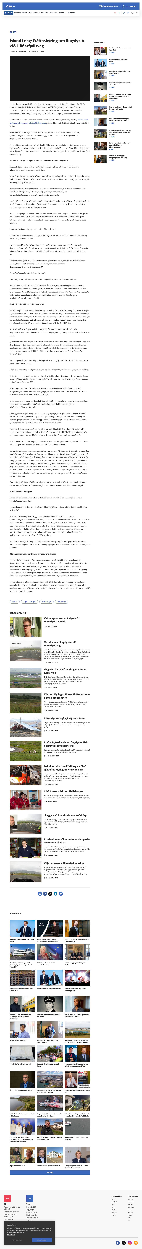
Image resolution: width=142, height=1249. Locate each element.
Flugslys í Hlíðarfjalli (29, 602)
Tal (129, 1220)
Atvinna (130, 1205)
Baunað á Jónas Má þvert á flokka (49, 989)
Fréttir (114, 1199)
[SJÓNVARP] (123, 13)
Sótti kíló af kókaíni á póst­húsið (20, 1064)
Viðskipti (114, 1202)
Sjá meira (50, 1172)
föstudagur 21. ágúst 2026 (110, 6)
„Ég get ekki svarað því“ (18, 1040)
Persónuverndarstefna (11, 1212)
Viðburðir (131, 1207)
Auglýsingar (30, 1210)
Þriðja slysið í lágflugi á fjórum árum (64, 718)
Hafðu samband (31, 1212)
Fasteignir (131, 1202)
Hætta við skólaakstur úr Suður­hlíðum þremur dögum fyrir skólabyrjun (21, 1017)
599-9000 (10, 1219)
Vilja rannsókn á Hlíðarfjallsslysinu (64, 863)
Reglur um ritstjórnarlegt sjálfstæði (12, 1208)
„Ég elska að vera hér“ (17, 1166)
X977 (129, 1218)
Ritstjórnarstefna (31, 1215)
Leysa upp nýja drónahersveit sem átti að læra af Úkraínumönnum (119, 145)
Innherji (130, 1199)
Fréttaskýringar (46, 602)
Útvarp (114, 1215)
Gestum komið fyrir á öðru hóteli (48, 1166)
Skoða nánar (11, 1234)
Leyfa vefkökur (41, 1240)
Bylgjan (130, 1212)
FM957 (130, 1215)
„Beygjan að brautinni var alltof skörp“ (65, 815)
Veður (130, 1210)
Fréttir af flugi (61, 602)
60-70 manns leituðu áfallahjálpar (63, 791)
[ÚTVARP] (128, 13)
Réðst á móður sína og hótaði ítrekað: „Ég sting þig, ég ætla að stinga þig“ (21, 965)
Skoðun (114, 1210)
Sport (113, 1205)
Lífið (113, 1207)
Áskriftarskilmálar (32, 1218)
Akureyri (14, 602)
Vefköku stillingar (17, 1240)
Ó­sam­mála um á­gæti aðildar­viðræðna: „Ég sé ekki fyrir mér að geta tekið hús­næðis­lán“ (21, 1140)
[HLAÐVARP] (119, 13)
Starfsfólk (29, 1220)
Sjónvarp (114, 1212)
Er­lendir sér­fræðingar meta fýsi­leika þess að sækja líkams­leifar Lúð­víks (120, 132)
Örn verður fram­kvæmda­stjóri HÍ (21, 1090)
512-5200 (33, 1207)
